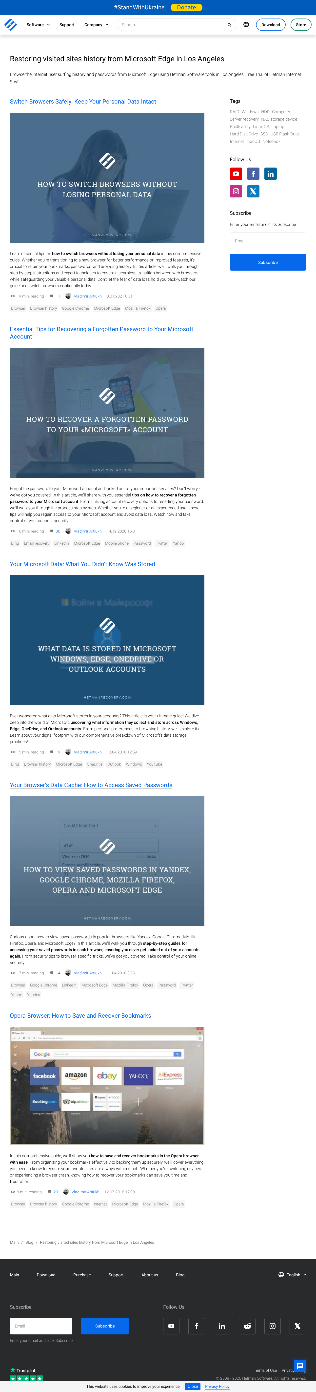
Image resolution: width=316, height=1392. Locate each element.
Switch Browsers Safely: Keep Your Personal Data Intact (83, 101)
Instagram (236, 191)
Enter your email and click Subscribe (41, 1340)
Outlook (114, 764)
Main (14, 1274)
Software (35, 24)
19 (58, 752)
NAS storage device (279, 119)
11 (58, 296)
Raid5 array (240, 126)
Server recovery (244, 119)
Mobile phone (117, 543)
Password (142, 543)
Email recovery (36, 543)
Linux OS (261, 126)
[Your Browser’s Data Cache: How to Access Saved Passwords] (107, 861)
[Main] (10, 25)
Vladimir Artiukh (88, 296)
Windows (134, 764)
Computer (281, 111)
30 (58, 531)
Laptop (278, 126)
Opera (161, 308)
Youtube (236, 174)
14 (58, 973)
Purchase (82, 1274)
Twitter (162, 543)
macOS (253, 141)
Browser (18, 308)
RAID (234, 111)
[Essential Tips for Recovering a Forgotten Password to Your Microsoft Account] (107, 413)
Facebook (253, 174)
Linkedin (270, 174)
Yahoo (178, 543)
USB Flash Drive (285, 133)
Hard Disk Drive (244, 133)
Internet (100, 1204)
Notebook (271, 141)
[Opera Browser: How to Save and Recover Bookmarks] (107, 1086)
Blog (180, 1274)
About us (149, 1274)
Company (93, 24)
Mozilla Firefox (138, 308)
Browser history (43, 308)
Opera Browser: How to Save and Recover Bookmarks (80, 1015)
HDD (265, 111)
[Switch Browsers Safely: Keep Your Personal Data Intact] (107, 178)
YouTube (154, 764)
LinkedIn (61, 543)
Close (193, 1386)
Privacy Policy (217, 1386)
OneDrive (94, 764)
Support (67, 24)
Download (46, 1274)
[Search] (230, 25)
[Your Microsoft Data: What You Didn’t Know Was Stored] (107, 640)
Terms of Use (265, 1370)
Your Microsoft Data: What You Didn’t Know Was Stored (82, 564)
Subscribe (268, 262)
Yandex (33, 994)
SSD (264, 133)
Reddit (288, 174)
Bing (15, 543)
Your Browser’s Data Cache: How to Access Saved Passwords (91, 785)
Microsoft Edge (107, 308)
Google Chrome (75, 308)
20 (56, 1192)
